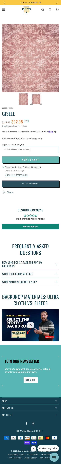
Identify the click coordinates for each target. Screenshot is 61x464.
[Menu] (3, 9)
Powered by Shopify (16, 454)
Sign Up (31, 380)
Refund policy (32, 454)
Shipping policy (31, 458)
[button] (42, 9)
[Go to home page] (26, 9)
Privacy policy (47, 454)
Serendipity (7, 108)
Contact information (48, 458)
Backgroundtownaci (26, 451)
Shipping (5, 126)
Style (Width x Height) (13, 144)
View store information (16, 175)
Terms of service (15, 458)
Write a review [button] (30, 226)
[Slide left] (4, 2)
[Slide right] (56, 2)
